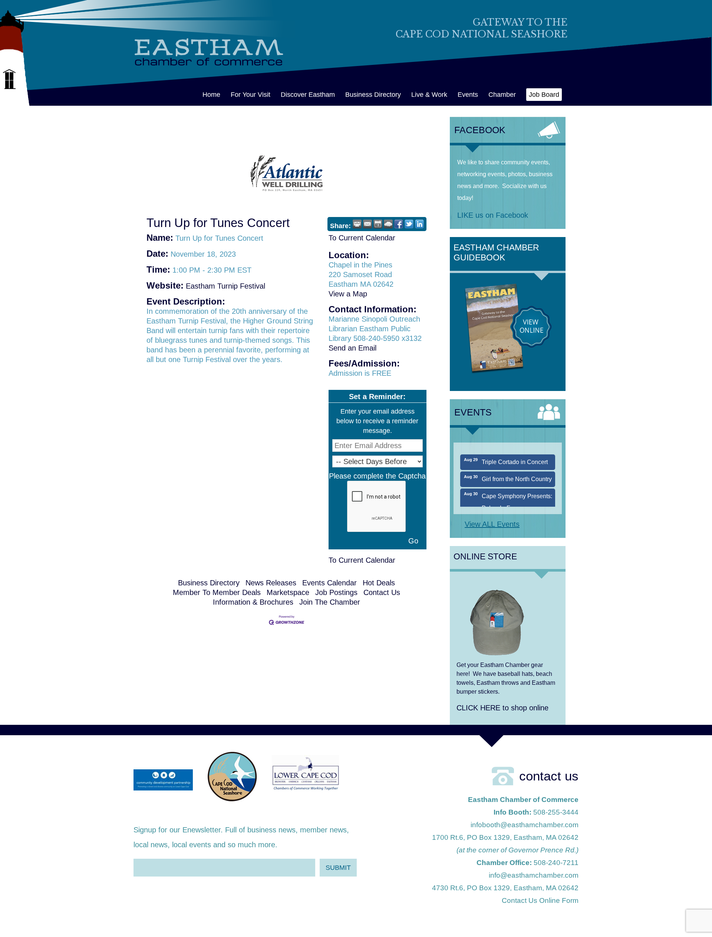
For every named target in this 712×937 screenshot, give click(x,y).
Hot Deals (379, 583)
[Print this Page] (357, 224)
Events (468, 94)
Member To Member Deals (217, 592)
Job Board (544, 94)
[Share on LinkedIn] (419, 224)
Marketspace (288, 592)
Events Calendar (329, 583)
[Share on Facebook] (398, 224)
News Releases (270, 583)
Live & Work (429, 94)
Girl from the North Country (517, 469)
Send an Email (352, 348)
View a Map (348, 294)
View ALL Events (492, 524)
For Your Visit (250, 94)
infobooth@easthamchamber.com (524, 825)
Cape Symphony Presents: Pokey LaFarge (517, 492)
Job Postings (336, 592)
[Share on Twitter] (409, 224)
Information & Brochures (253, 602)
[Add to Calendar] (377, 224)
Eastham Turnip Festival (225, 286)
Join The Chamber (329, 602)
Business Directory (373, 94)
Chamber (502, 94)
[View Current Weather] (388, 224)
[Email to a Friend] (367, 224)
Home (211, 94)
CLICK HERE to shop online (502, 708)
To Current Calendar (362, 238)
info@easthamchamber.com (533, 875)
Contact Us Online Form (540, 900)
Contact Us (381, 592)
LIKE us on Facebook (492, 215)
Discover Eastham (308, 94)
